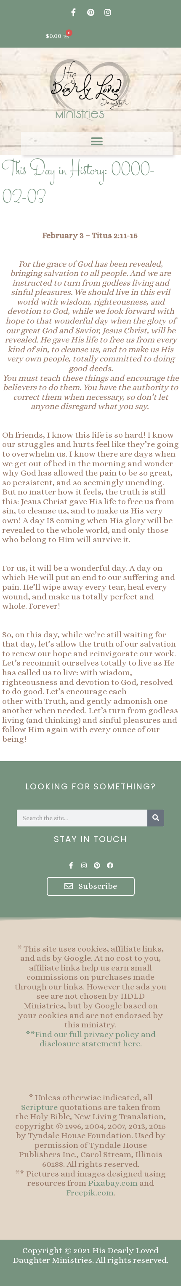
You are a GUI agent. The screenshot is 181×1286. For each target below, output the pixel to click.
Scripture (39, 1107)
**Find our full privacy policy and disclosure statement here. (91, 1039)
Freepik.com (90, 1193)
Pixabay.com (113, 1183)
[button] (97, 141)
